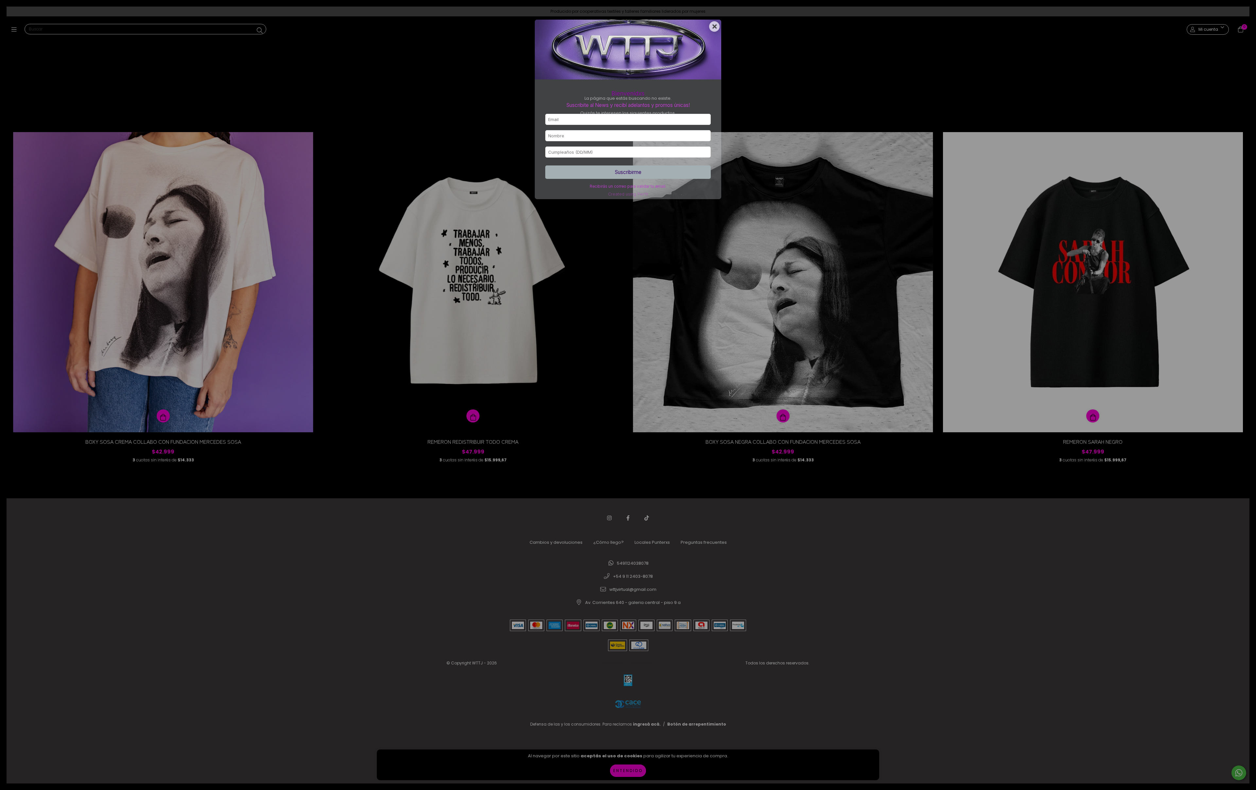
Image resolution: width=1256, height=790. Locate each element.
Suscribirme (628, 172)
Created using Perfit (628, 194)
